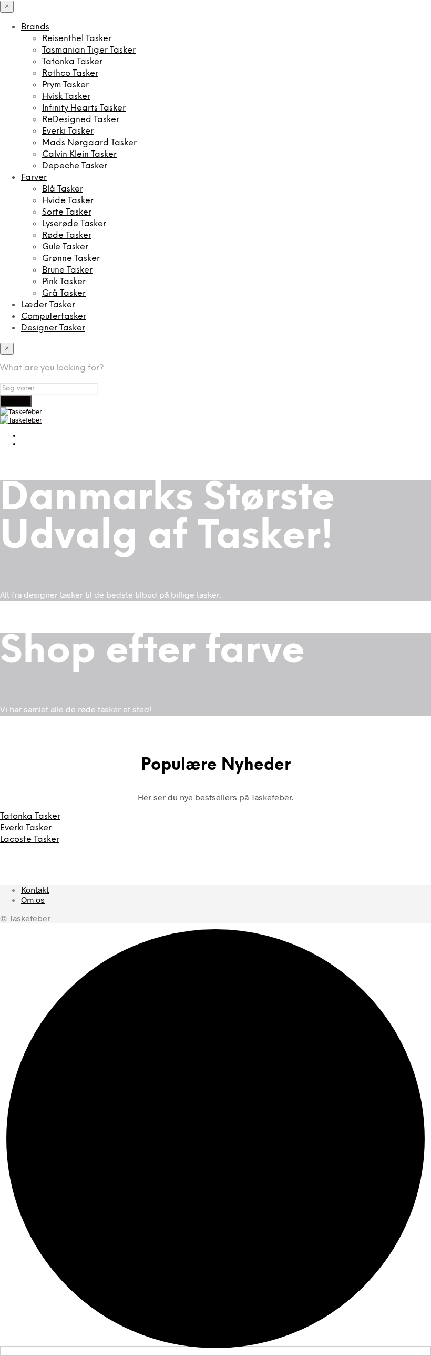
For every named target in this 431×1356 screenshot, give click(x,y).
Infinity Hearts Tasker (84, 108)
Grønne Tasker (71, 258)
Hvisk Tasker (66, 96)
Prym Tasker (65, 85)
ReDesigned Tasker (80, 119)
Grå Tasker (64, 293)
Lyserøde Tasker (74, 223)
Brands (35, 27)
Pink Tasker (64, 281)
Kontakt (35, 890)
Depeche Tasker (74, 166)
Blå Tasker (62, 189)
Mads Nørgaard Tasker (89, 142)
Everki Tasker (68, 131)
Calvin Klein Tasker (79, 154)
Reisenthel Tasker (76, 38)
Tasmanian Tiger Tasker (89, 50)
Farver (34, 177)
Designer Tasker (53, 328)
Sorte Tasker (66, 212)
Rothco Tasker (70, 73)
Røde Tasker (66, 235)
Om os (33, 900)
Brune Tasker (67, 270)
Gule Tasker (65, 247)
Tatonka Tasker (72, 61)
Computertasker (53, 316)
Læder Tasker (48, 304)
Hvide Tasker (68, 200)
